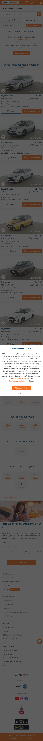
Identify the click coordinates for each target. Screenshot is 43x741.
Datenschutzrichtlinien (17, 381)
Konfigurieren (21, 393)
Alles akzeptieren (21, 388)
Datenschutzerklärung (18, 378)
